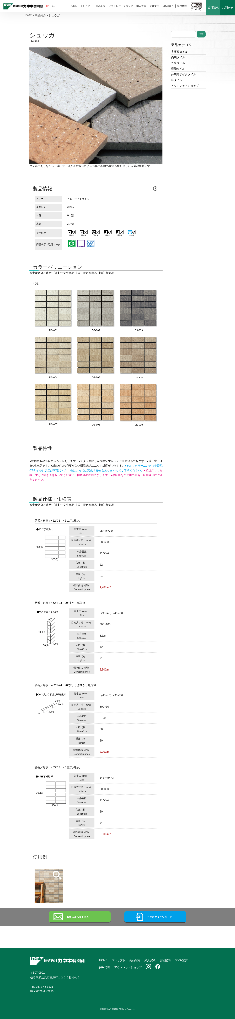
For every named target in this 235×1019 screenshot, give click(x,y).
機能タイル (178, 68)
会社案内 (154, 5)
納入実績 (141, 5)
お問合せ (227, 7)
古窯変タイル (179, 51)
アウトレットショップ (121, 5)
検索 (201, 34)
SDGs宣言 (168, 5)
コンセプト (86, 5)
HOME (73, 5)
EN (53, 5)
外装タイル (178, 63)
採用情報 (182, 5)
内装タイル (178, 57)
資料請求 (213, 7)
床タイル (176, 80)
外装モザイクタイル (183, 74)
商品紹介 (100, 5)
